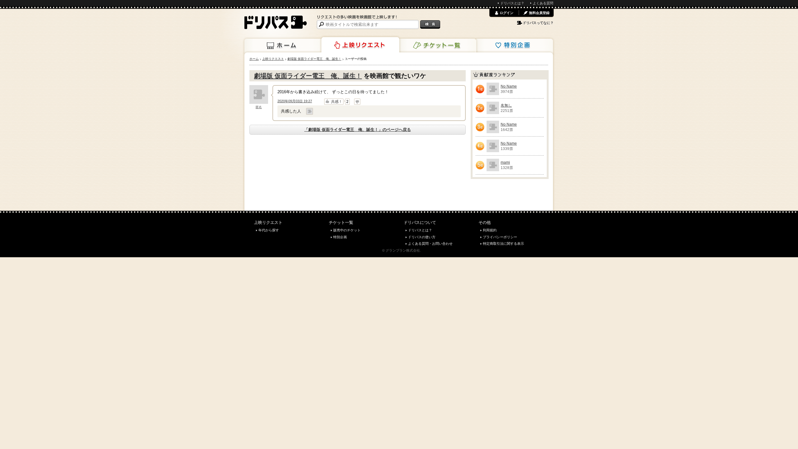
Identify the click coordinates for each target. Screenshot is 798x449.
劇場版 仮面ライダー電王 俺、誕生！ (308, 75)
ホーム (283, 45)
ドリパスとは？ (512, 3)
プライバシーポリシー (500, 237)
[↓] (357, 102)
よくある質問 (543, 3)
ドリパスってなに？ (538, 23)
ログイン (506, 13)
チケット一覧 (437, 45)
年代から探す (268, 230)
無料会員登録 (539, 13)
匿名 (259, 107)
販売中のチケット (347, 230)
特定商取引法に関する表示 (503, 243)
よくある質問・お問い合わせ (430, 243)
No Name (509, 86)
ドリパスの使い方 (421, 237)
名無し (506, 105)
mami (505, 162)
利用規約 (490, 230)
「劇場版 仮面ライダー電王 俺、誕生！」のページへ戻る (357, 129)
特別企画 (514, 45)
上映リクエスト (360, 45)
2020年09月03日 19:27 (294, 101)
